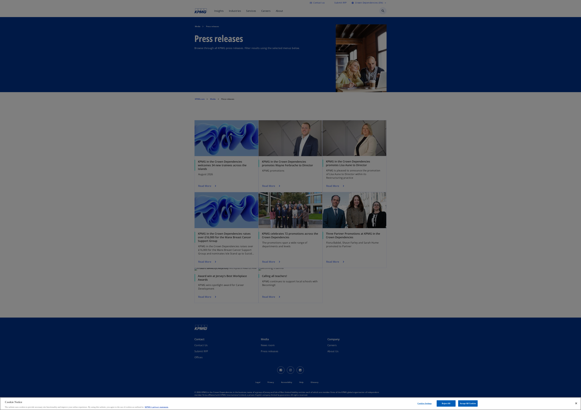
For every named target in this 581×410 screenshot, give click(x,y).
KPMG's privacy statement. (156, 407)
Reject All (446, 403)
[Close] (576, 403)
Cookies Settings (424, 403)
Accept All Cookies (468, 403)
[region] (290, 403)
